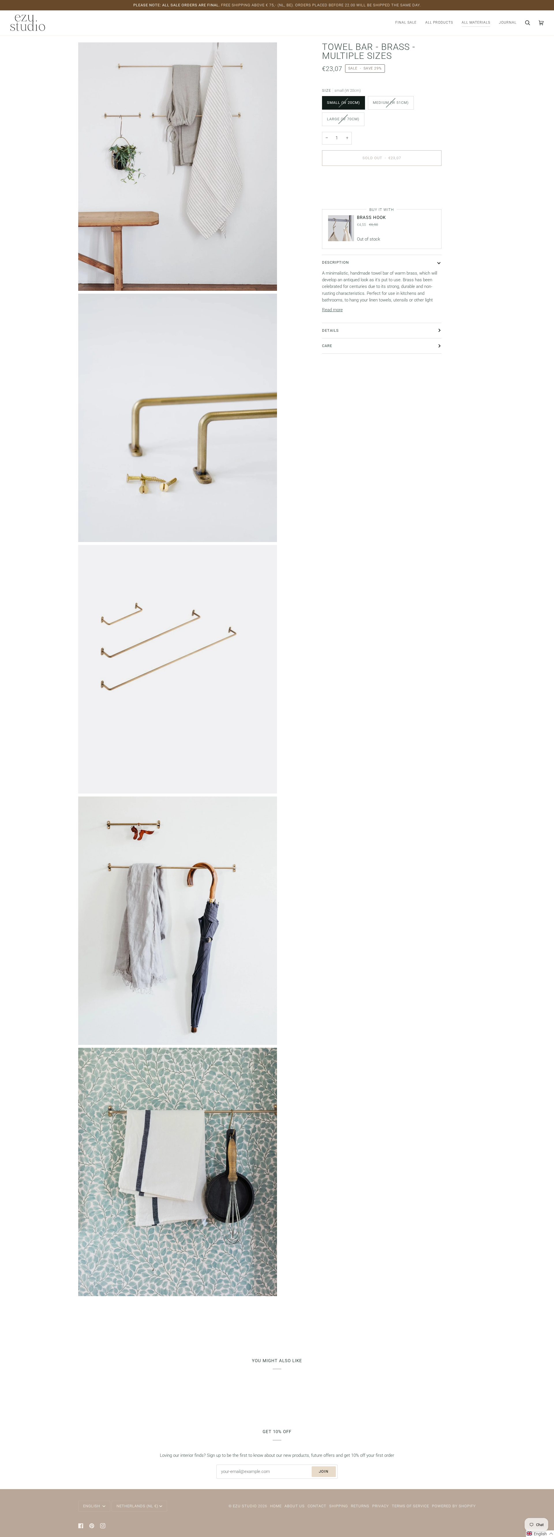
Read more (332, 310)
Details (330, 330)
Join (323, 1471)
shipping (338, 1506)
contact (317, 1506)
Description (335, 262)
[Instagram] (102, 1525)
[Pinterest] (91, 1525)
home (276, 1506)
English (92, 1506)
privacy (380, 1506)
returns (360, 1506)
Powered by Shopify (454, 1506)
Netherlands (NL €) (137, 1506)
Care (327, 346)
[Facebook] (80, 1525)
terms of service (410, 1506)
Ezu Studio (245, 1506)
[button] (439, 22)
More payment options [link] (343, 193)
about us (295, 1506)
